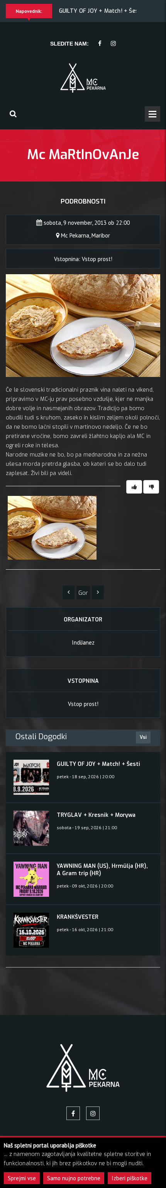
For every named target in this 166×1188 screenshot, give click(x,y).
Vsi (143, 737)
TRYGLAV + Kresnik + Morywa (96, 815)
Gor (83, 593)
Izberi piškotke (129, 1178)
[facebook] (100, 44)
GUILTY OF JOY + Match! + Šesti (100, 11)
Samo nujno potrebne (73, 1178)
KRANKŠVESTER (77, 917)
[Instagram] (113, 44)
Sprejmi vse (22, 1178)
